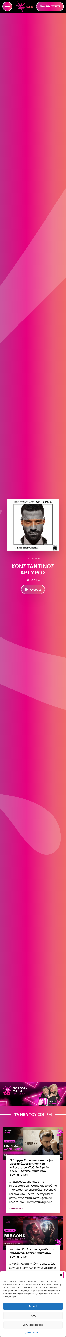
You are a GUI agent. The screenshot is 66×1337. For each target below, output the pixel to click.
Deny (33, 1315)
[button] (61, 1275)
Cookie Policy (31, 1332)
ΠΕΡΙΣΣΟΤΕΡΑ (16, 1208)
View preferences (33, 1325)
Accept (33, 1306)
